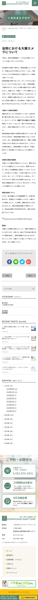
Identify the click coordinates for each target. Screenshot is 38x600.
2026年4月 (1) (11, 402)
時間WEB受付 (29, 598)
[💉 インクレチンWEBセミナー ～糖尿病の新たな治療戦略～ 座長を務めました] (33, 358)
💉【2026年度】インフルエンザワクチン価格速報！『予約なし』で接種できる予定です (16, 348)
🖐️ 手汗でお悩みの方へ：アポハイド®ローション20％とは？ (15, 368)
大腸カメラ (12, 41)
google (28, 261)
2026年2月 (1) (11, 408)
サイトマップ (12, 572)
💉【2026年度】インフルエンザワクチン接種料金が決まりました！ (15, 338)
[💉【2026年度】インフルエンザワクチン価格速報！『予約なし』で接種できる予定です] (33, 348)
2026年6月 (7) (11, 395)
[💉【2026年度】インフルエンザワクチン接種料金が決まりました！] (33, 338)
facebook (9, 261)
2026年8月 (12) (11, 389)
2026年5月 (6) (11, 398)
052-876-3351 (10, 598)
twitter (22, 261)
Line (15, 261)
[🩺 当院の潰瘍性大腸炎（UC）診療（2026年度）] (33, 328)
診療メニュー (12, 568)
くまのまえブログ (12, 28)
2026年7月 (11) (11, 392)
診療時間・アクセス (14, 559)
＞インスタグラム (21, 542)
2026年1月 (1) (11, 411)
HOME (4, 28)
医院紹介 (10, 555)
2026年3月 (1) (11, 405)
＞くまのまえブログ (9, 542)
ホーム (9, 551)
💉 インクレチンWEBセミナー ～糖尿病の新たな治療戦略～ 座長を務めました (16, 358)
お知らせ (10, 564)
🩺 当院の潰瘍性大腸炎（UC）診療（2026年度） (15, 327)
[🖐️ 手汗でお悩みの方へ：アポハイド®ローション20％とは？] (33, 368)
